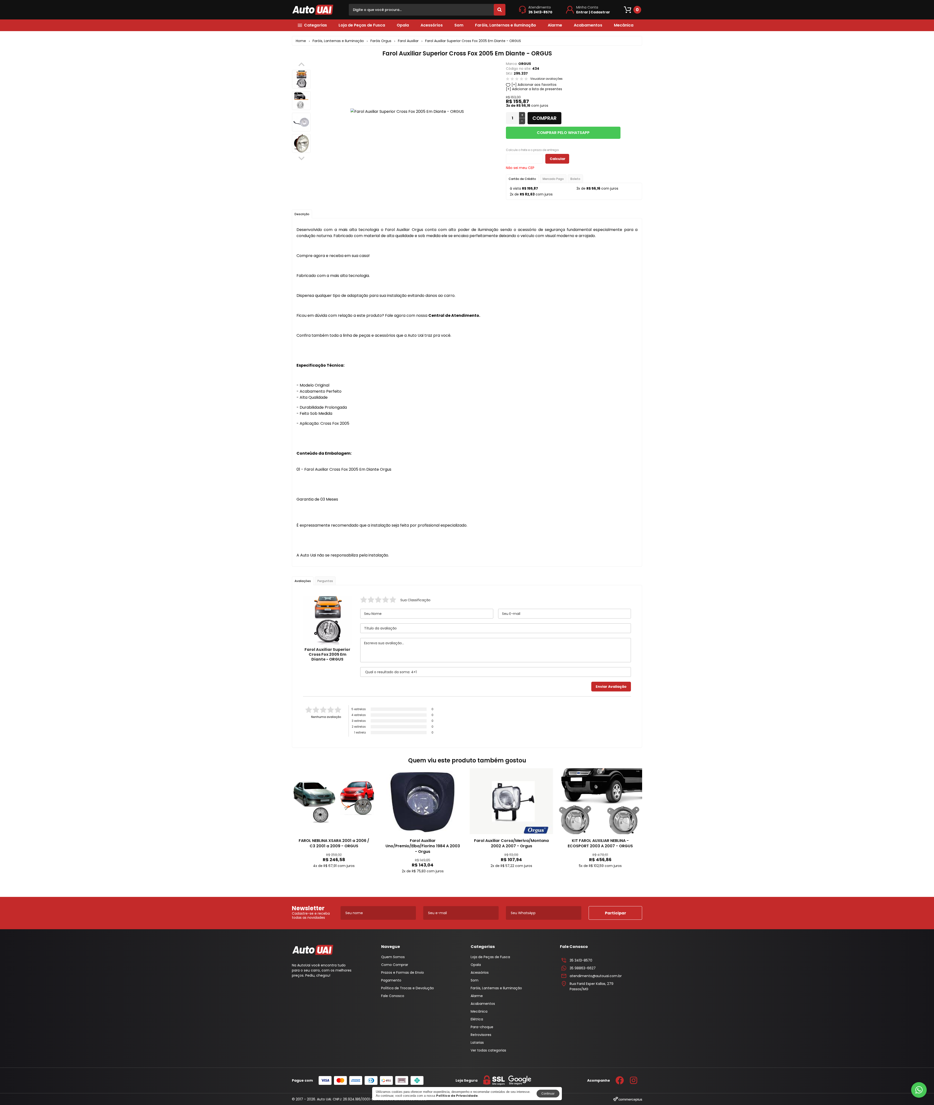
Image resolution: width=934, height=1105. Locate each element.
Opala (403, 25)
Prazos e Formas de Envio (402, 972)
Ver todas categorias (488, 1050)
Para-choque (482, 1027)
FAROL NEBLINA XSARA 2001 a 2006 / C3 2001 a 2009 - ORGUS (334, 843)
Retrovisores (481, 1034)
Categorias (315, 25)
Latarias (477, 1042)
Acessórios (432, 25)
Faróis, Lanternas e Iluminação (505, 25)
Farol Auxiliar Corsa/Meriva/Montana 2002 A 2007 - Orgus (511, 843)
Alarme (555, 25)
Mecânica (623, 25)
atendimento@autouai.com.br (596, 975)
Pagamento (391, 980)
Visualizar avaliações (546, 78)
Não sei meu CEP (520, 167)
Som (458, 25)
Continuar (548, 1093)
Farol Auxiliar (408, 40)
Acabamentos (588, 25)
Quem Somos (393, 957)
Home (301, 40)
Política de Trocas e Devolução (407, 988)
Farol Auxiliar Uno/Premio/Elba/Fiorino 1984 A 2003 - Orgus (423, 846)
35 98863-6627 (583, 968)
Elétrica (477, 1019)
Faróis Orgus (380, 40)
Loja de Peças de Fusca (362, 25)
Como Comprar (394, 964)
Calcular (558, 158)
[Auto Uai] (313, 10)
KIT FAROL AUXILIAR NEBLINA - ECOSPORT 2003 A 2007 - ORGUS (600, 843)
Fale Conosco (392, 996)
